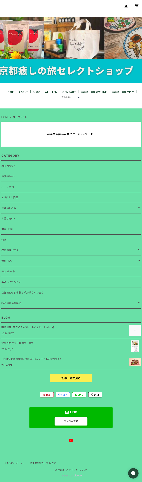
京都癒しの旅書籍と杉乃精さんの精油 (22, 292)
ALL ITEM (51, 92)
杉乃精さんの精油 (11, 303)
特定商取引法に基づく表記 (43, 463)
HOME (10, 92)
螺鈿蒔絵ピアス (10, 250)
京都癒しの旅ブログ (123, 92)
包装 (4, 239)
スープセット (8, 186)
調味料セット (8, 165)
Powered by (67, 475)
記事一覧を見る (71, 378)
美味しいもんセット (11, 282)
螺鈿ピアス (7, 260)
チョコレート (8, 271)
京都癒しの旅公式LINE (94, 92)
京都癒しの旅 (8, 208)
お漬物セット (8, 176)
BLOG (36, 92)
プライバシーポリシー (14, 463)
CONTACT (69, 92)
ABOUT (23, 92)
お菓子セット (8, 218)
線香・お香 (7, 229)
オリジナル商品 (9, 197)
